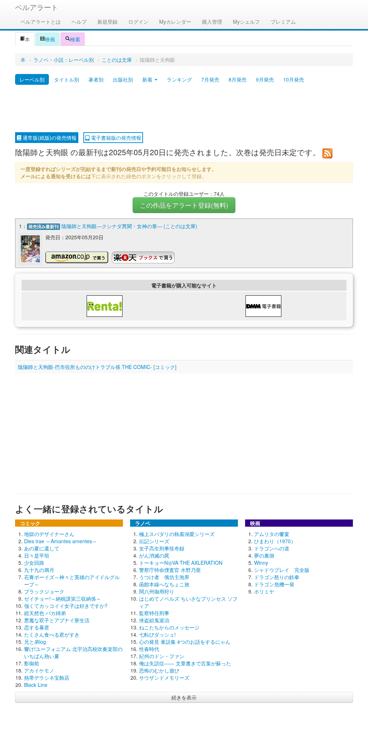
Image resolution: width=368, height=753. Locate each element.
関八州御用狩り (156, 591)
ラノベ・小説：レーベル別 (63, 59)
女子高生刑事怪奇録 (161, 548)
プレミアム (283, 21)
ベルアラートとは (40, 21)
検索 (75, 39)
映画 (50, 39)
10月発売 (293, 79)
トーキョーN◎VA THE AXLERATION (180, 562)
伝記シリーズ (154, 541)
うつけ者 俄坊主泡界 (164, 577)
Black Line (35, 684)
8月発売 (238, 79)
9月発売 (265, 79)
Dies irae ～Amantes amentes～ (60, 541)
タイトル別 (66, 79)
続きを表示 (184, 697)
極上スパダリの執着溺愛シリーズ (177, 533)
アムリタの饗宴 (271, 533)
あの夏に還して (41, 548)
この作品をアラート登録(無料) (184, 204)
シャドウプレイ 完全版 (281, 569)
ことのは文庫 (117, 59)
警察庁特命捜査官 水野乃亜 (170, 569)
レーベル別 (32, 79)
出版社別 (123, 79)
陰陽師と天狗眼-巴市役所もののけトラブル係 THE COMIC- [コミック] (97, 366)
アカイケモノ (39, 670)
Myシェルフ (246, 21)
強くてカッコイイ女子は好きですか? (65, 605)
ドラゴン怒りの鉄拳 (276, 577)
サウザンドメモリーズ (164, 677)
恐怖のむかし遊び (159, 670)
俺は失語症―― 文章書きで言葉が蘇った (185, 663)
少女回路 (34, 562)
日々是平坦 (36, 555)
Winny (261, 562)
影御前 (31, 663)
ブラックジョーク (44, 591)
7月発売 (210, 79)
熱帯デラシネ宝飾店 (46, 677)
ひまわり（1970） (275, 541)
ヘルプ (79, 21)
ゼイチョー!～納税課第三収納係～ (62, 598)
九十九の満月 (39, 569)
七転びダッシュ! (157, 634)
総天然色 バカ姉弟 (45, 612)
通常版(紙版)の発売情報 (49, 137)
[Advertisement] (184, 109)
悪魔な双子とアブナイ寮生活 (56, 620)
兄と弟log (35, 641)
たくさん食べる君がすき (51, 634)
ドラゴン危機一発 (274, 584)
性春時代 (149, 648)
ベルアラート (36, 7)
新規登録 (107, 21)
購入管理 (212, 21)
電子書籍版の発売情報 (115, 137)
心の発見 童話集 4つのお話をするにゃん (184, 641)
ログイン (138, 21)
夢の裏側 (264, 555)
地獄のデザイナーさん (49, 533)
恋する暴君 (36, 627)
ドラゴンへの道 (271, 548)
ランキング (179, 79)
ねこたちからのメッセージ (169, 627)
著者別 (96, 79)
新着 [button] (148, 79)
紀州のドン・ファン (161, 656)
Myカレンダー (175, 21)
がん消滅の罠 (154, 555)
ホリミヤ (264, 591)
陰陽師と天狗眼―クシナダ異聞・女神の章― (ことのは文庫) (129, 226)
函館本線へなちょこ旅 (164, 584)
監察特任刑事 (154, 612)
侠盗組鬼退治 (154, 620)
